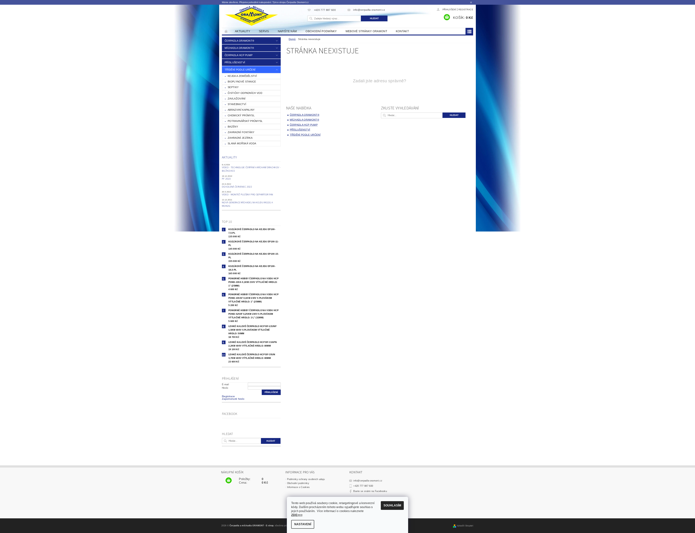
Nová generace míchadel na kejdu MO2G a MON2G (247, 204)
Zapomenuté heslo (233, 398)
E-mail (225, 384)
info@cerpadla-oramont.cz (367, 480)
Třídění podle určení (240, 69)
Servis (264, 31)
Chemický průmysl (241, 115)
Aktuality (242, 31)
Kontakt (402, 31)
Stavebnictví (237, 104)
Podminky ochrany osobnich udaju (306, 479)
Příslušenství (235, 62)
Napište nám (287, 31)
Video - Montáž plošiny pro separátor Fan (247, 194)
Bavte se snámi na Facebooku (370, 491)
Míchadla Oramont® (239, 47)
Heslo (225, 388)
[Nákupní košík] (229, 480)
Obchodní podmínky (321, 31)
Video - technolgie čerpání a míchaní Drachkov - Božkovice (251, 169)
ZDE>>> (296, 515)
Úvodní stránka (226, 31)
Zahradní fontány (241, 132)
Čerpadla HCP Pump (238, 55)
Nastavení (302, 524)
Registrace (465, 9)
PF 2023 (226, 179)
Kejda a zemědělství (242, 76)
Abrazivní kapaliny (241, 109)
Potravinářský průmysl (245, 121)
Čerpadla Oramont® (239, 40)
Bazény (233, 126)
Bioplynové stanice (242, 81)
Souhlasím (392, 505)
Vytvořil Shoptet (465, 525)
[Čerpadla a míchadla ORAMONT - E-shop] (251, 16)
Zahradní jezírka (240, 137)
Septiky (233, 87)
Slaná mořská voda (242, 143)
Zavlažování (237, 98)
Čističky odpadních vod (245, 93)
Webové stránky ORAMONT (366, 31)
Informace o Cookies (298, 487)
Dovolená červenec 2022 (237, 187)
